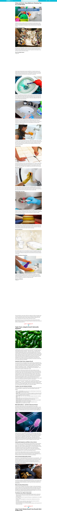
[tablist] (44, 1)
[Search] (37, 0)
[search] (29, 0)
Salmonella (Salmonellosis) (30, 432)
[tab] (46, 1)
